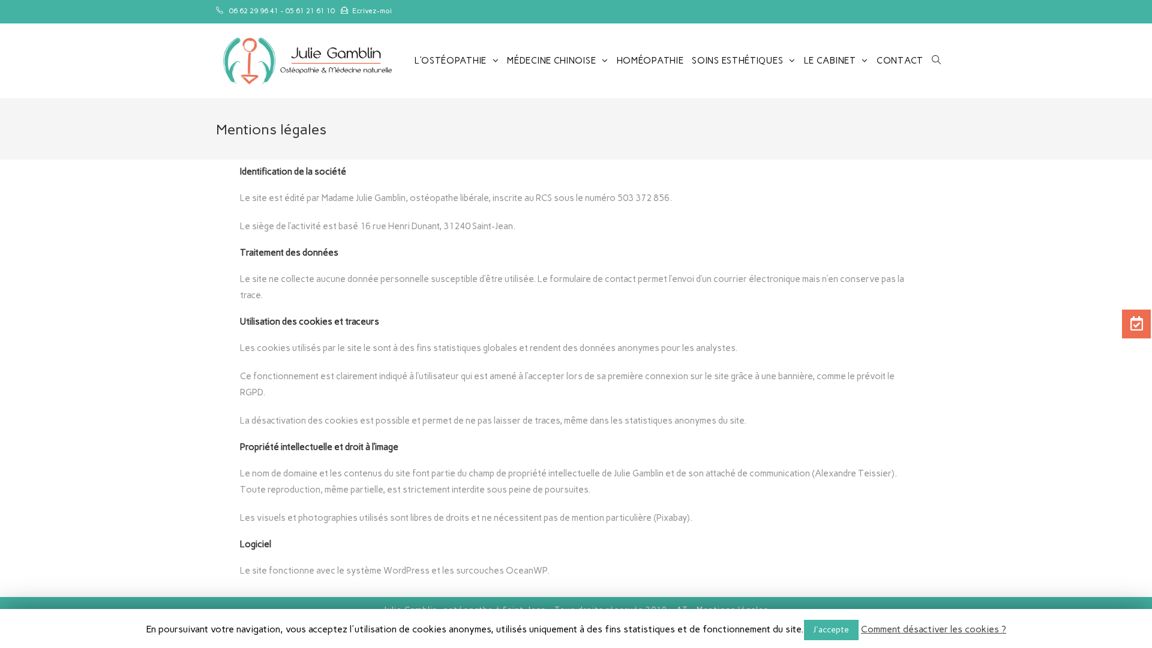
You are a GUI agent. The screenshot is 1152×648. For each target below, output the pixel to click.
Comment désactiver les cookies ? (933, 629)
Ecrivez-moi (372, 11)
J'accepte (831, 630)
